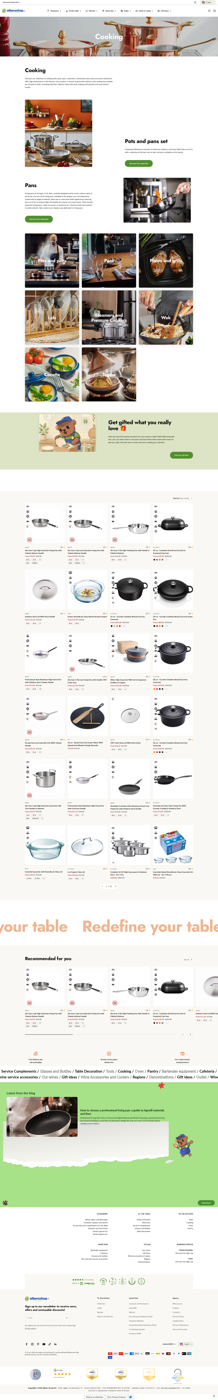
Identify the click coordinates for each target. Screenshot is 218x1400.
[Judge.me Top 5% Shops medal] (132, 1281)
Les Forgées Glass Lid (76, 872)
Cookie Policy (178, 1321)
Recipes (100, 1312)
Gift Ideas (165, 11)
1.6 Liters (28, 878)
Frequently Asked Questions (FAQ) (142, 1325)
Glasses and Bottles (142, 1228)
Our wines (146, 1250)
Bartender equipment (99, 1250)
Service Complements (141, 1225)
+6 (166, 752)
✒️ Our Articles (103, 1298)
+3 (82, 559)
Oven (191, 1225)
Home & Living (145, 11)
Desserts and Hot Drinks (98, 1228)
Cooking (189, 1222)
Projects (176, 1308)
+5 (40, 815)
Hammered (35, 818)
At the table (74, 11)
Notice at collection (94, 1397)
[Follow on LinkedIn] (55, 1344)
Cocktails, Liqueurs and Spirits (96, 1222)
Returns (132, 1312)
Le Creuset (156, 547)
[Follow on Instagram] (32, 1344)
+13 (124, 626)
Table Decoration (143, 1231)
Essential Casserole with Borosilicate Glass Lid (43, 872)
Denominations (144, 1262)
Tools (191, 1219)
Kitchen (92, 11)
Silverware (146, 1222)
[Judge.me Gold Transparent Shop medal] (112, 1281)
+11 (167, 626)
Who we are (177, 1304)
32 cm (70, 878)
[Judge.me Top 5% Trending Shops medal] (141, 1281)
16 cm (28, 623)
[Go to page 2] (115, 886)
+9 (40, 623)
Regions (147, 1259)
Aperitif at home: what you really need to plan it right (141, 1141)
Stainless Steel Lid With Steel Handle (40, 616)
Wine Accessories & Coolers (139, 1256)
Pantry (190, 1228)
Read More (202, 1164)
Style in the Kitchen (105, 1316)
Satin (27, 563)
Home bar (101, 1304)
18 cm (34, 623)
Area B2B (132, 1308)
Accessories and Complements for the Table (90, 1225)
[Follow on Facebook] (26, 1344)
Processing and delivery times (140, 1316)
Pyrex (69, 613)
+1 (83, 563)
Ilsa (69, 739)
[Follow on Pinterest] (38, 1344)
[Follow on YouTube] (43, 1344)
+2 (40, 559)
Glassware (54, 11)
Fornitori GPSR (135, 1333)
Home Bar (109, 11)
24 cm (34, 559)
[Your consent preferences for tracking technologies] (214, 1396)
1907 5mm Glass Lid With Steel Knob (125, 743)
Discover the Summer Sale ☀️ (12, 2)
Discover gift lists (181, 455)
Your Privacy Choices (116, 1397)
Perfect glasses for (100, 1231)
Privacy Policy (178, 1316)
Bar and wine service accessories (95, 1259)
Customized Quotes (137, 1329)
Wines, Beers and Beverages (96, 1219)
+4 (125, 689)
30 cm (77, 878)
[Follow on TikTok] (49, 1344)
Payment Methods (136, 1321)
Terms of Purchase (180, 1329)
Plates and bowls (143, 1219)
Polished (34, 563)
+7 (166, 689)
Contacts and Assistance (139, 1304)
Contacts (176, 1312)
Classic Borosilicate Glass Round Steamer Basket (87, 616)
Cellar (126, 11)
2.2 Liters (37, 878)
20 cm (28, 559)
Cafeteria (104, 1253)
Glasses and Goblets (100, 1256)
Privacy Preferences (180, 1325)
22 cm (119, 689)
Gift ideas (146, 1253)
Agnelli (27, 547)
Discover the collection (138, 163)
